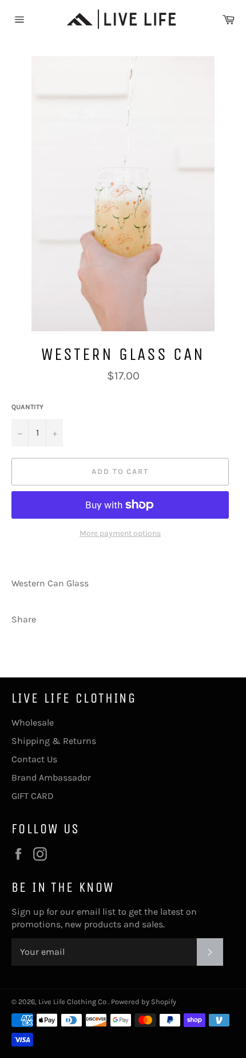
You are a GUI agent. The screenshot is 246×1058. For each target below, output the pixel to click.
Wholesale (32, 722)
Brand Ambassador (51, 777)
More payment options (120, 533)
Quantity (27, 407)
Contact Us (34, 759)
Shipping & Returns (53, 740)
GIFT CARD (32, 795)
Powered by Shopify (143, 1001)
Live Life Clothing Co (73, 1001)
